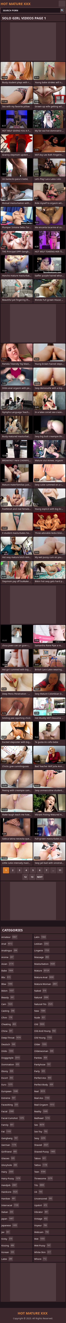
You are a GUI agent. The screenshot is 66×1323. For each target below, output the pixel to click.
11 (60, 870)
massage (41, 957)
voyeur (40, 1225)
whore (40, 1258)
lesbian (41, 943)
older (40, 1044)
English (62, 4)
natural (41, 997)
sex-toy (40, 1131)
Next (40, 876)
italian (7, 1211)
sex (39, 1124)
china (6, 1030)
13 (32, 876)
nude (39, 1017)
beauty (7, 997)
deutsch (8, 1044)
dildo (7, 1051)
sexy (39, 1138)
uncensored (43, 1198)
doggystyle (10, 1057)
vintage (40, 1218)
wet (39, 1238)
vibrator (41, 1211)
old (39, 1024)
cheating (8, 1024)
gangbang (9, 1138)
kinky (6, 1238)
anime (7, 957)
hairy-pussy (10, 1178)
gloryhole (9, 1165)
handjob (9, 1185)
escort (7, 1077)
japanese (9, 1225)
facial (7, 1111)
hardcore (9, 1191)
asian (7, 963)
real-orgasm (44, 1104)
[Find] (62, 10)
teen (39, 1171)
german (8, 1144)
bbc (5, 977)
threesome (43, 1178)
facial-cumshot (12, 1118)
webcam (41, 1232)
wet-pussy (42, 1245)
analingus (9, 950)
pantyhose (42, 1064)
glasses (7, 1158)
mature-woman (45, 983)
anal (6, 943)
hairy (7, 1171)
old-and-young (45, 1030)
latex (6, 1258)
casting (7, 1010)
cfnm (6, 1017)
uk (38, 1191)
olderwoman (43, 1051)
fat (6, 1131)
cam (6, 1004)
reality (40, 1111)
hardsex (8, 1198)
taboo (40, 1158)
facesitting (9, 1104)
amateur (9, 937)
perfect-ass (42, 1077)
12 (25, 876)
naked (40, 990)
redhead (42, 1118)
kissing (7, 1245)
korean (7, 1252)
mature (41, 970)
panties (40, 1057)
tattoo (40, 1165)
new (39, 1010)
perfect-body (43, 1084)
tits (39, 1185)
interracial (9, 1205)
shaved (41, 1144)
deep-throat (11, 1037)
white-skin (42, 1252)
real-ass (41, 1097)
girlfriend (9, 1151)
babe (7, 970)
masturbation (44, 963)
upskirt (40, 1205)
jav (5, 1232)
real (39, 1091)
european (9, 1091)
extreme (8, 1097)
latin (40, 937)
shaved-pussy (44, 1151)
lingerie (41, 950)
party (39, 1071)
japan (7, 1218)
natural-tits (43, 1004)
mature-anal (44, 977)
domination (10, 1064)
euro (6, 1084)
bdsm (7, 990)
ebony (7, 1071)
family (7, 1124)
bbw (6, 983)
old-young (43, 1037)
